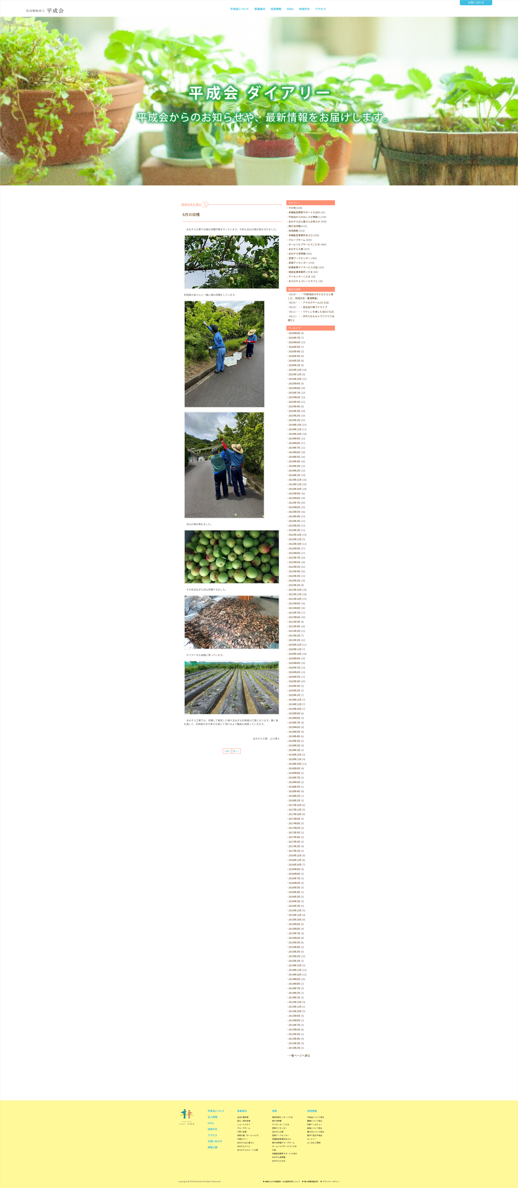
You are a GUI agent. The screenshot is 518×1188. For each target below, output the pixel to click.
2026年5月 (294, 346)
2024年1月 (294, 475)
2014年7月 (294, 988)
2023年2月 (294, 525)
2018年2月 (294, 795)
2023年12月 (295, 479)
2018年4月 (294, 791)
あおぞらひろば (278, 1160)
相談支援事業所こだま (301, 272)
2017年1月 (294, 850)
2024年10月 (295, 434)
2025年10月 (295, 379)
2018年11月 (295, 759)
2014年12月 (295, 965)
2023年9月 (294, 493)
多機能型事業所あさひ (301, 235)
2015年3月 (294, 951)
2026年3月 (294, 356)
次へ (235, 751)
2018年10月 (295, 763)
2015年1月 (294, 960)
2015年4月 (294, 947)
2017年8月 (294, 823)
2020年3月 (294, 686)
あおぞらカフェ (243, 1146)
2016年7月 (294, 878)
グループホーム (297, 239)
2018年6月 (294, 782)
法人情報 (212, 1117)
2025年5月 (294, 401)
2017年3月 (294, 841)
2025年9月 (294, 383)
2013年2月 (294, 1047)
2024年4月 (294, 461)
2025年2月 (294, 415)
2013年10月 (295, 1011)
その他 (292, 207)
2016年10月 (295, 864)
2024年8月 (294, 443)
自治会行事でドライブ (315, 307)
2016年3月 (294, 896)
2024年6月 (294, 452)
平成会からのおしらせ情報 (303, 217)
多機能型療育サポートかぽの (304, 212)
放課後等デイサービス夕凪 (303, 267)
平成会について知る (315, 1117)
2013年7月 (294, 1025)
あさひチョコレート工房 (247, 1150)
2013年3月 (294, 1043)
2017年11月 (295, 809)
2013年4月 (294, 1038)
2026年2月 (294, 360)
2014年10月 (295, 974)
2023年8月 (294, 498)
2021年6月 (294, 617)
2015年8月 (294, 928)
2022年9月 (294, 548)
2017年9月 (294, 818)
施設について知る (314, 1128)
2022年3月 (294, 576)
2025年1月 (294, 420)
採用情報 (276, 9)
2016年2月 (294, 901)
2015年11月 (295, 915)
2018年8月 (294, 773)
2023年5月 (294, 511)
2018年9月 (294, 768)
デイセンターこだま (299, 276)
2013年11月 (295, 1006)
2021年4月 (294, 626)
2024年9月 (294, 438)
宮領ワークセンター (299, 258)
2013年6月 (294, 1029)
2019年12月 (295, 699)
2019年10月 (295, 708)
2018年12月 (295, 754)
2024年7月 (294, 447)
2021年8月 (294, 608)
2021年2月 (294, 635)
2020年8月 (294, 663)
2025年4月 (294, 406)
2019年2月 (294, 745)
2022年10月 (295, 543)
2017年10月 (295, 814)
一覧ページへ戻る (299, 1055)
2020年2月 (294, 690)
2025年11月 (295, 374)
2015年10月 (295, 919)
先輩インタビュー (314, 1124)
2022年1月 (294, 585)
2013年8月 (294, 1020)
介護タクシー (242, 1139)
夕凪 (274, 1150)
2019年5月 (294, 731)
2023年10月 (295, 489)
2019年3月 (294, 740)
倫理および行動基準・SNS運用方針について (282, 1181)
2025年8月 (294, 388)
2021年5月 (294, 621)
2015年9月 (294, 924)
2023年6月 (294, 507)
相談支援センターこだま (282, 1117)
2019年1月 (294, 750)
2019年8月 (294, 718)
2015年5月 (294, 942)
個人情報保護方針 (311, 1181)
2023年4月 (294, 516)
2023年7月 (294, 502)
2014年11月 (295, 970)
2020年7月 (294, 667)
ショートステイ (243, 1124)
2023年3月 (294, 521)
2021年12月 (295, 589)
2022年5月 (294, 566)
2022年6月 (294, 562)
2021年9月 (294, 603)
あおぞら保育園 (297, 253)
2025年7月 (294, 392)
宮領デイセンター (298, 262)
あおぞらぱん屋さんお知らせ (304, 221)
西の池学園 (295, 226)
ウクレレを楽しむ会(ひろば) (318, 311)
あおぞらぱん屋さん (245, 1142)
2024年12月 (295, 424)
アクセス (320, 9)
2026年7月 (294, 337)
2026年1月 (294, 365)
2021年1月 (294, 640)
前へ (228, 751)
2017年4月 (294, 837)
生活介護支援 (242, 1117)
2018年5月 (294, 786)
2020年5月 (294, 676)
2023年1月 (294, 530)
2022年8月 (294, 553)
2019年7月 (294, 722)
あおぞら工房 (296, 249)
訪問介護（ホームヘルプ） (248, 1135)
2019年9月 (294, 713)
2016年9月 (294, 869)
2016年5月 (294, 887)
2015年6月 (294, 938)
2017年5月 (294, 832)
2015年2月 (294, 956)
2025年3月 (294, 411)
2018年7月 (294, 777)
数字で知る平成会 (314, 1135)
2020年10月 (295, 653)
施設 (274, 1111)
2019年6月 (294, 727)
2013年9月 (294, 1015)
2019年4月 (294, 736)
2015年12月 (295, 910)
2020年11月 (295, 649)
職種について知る (314, 1120)
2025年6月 (294, 397)
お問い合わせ (476, 2)
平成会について (239, 9)
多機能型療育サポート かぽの (284, 1153)
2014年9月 (294, 979)
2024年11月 (295, 429)
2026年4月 (294, 351)
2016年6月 (294, 883)
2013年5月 (294, 1034)
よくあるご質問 (313, 1142)
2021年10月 (295, 598)
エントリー (312, 1139)
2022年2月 (294, 580)
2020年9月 (294, 658)
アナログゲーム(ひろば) (316, 302)
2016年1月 (294, 905)
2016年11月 (295, 860)
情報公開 (212, 1147)
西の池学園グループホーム (283, 1142)
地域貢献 (293, 230)
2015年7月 (294, 933)
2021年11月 (295, 594)
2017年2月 (294, 846)
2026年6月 (294, 342)
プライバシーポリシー (331, 1181)
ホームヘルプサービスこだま (304, 244)
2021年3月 (294, 631)
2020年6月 (294, 672)
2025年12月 (295, 369)
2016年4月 (294, 892)
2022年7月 (294, 557)
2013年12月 (295, 1002)
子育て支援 (242, 1131)
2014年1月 (294, 997)
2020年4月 (294, 681)
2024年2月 (294, 470)
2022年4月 (294, 571)
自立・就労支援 (243, 1120)
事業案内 (259, 9)
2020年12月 (295, 644)
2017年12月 (295, 805)
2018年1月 (294, 800)
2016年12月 (295, 855)
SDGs (290, 9)
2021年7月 (294, 612)
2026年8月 (294, 333)
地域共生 (304, 9)
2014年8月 (294, 983)
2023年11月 (295, 484)
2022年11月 (295, 539)
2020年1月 (294, 695)
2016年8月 (294, 873)
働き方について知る (315, 1131)
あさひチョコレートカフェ (303, 281)
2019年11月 (295, 704)
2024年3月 (294, 466)
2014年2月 (294, 992)
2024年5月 (294, 456)
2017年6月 (294, 828)
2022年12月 (295, 534)
